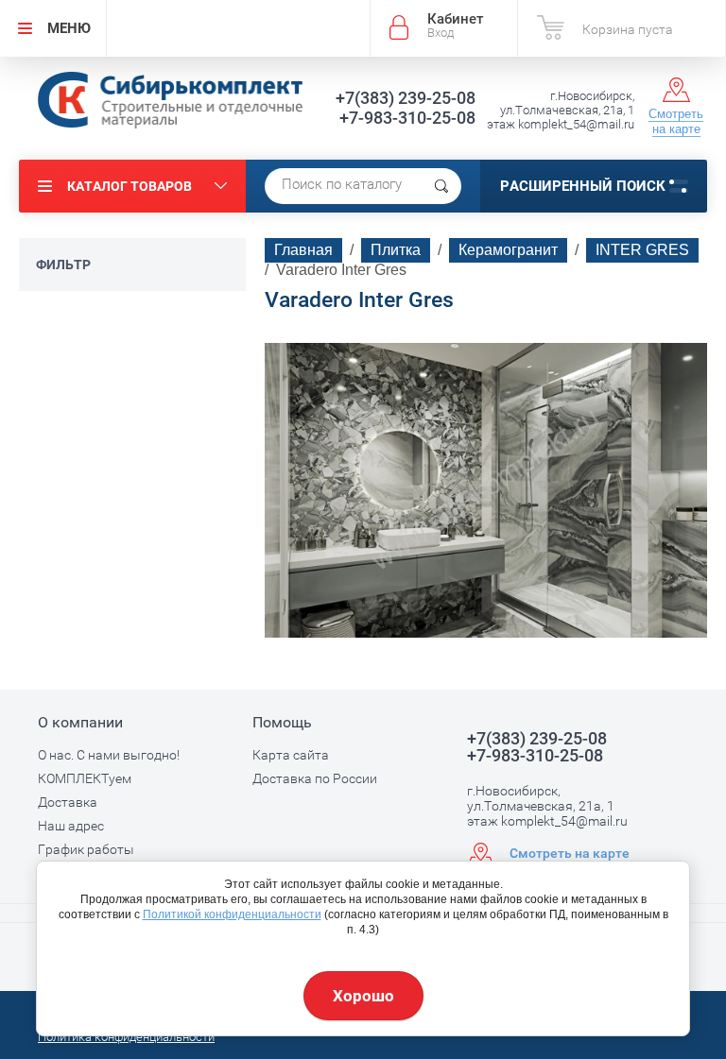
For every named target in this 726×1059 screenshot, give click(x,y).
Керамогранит (508, 250)
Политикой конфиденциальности (232, 914)
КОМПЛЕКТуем (84, 778)
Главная (303, 250)
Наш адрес (71, 825)
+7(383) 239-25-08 (405, 98)
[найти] (441, 186)
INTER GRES (642, 250)
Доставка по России (314, 778)
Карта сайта (290, 754)
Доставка (67, 802)
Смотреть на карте (675, 121)
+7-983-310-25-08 (407, 118)
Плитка (396, 250)
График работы (86, 849)
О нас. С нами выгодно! (109, 754)
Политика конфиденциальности (126, 1037)
